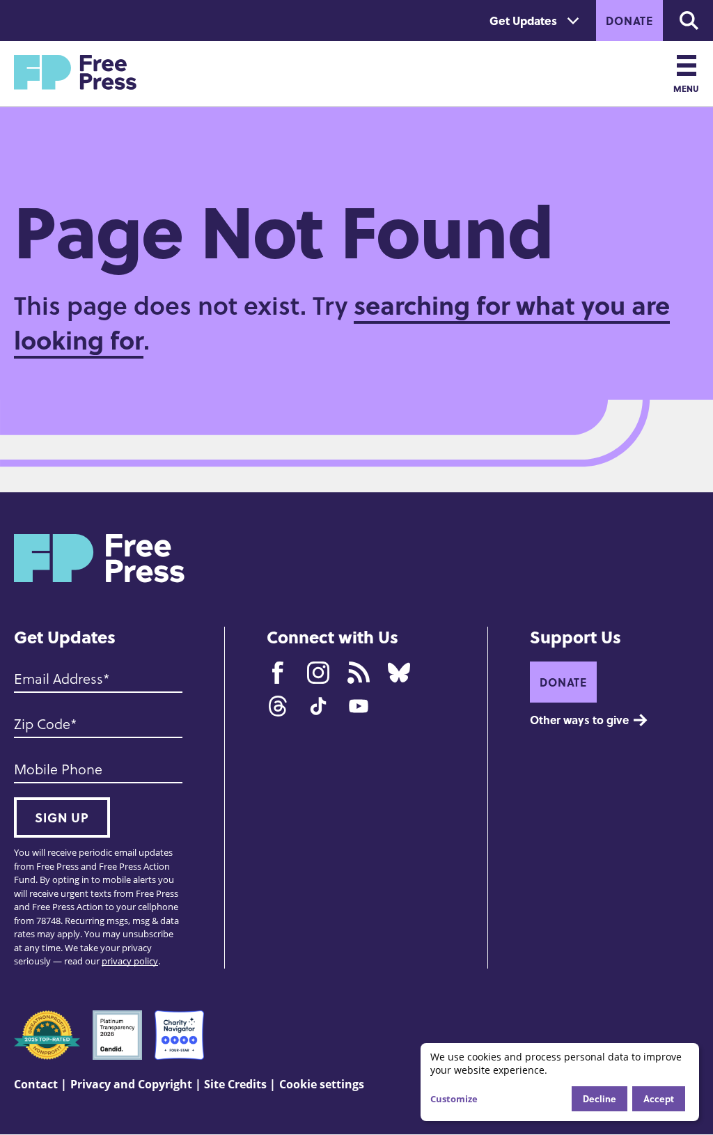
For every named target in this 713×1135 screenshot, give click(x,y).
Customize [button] (454, 1099)
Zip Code (42, 723)
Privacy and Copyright (131, 1084)
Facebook (278, 673)
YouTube (358, 706)
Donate (629, 21)
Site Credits (235, 1084)
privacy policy (130, 961)
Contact (36, 1084)
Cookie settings (321, 1084)
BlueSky (399, 673)
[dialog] (560, 1082)
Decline (599, 1098)
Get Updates (523, 21)
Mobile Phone (58, 768)
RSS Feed (358, 673)
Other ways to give (579, 720)
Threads (278, 706)
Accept (658, 1098)
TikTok (318, 706)
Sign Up (62, 817)
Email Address (58, 678)
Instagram (318, 673)
